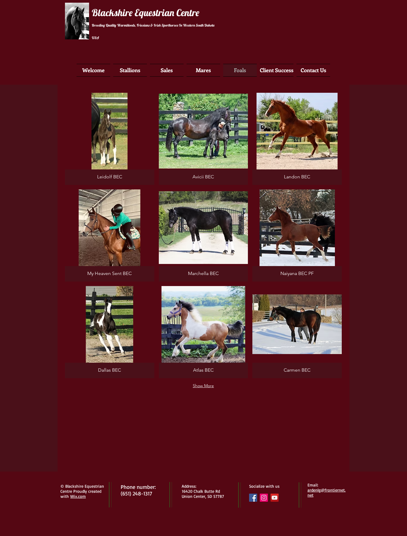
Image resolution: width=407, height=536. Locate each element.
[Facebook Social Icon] (253, 498)
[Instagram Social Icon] (264, 498)
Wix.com (78, 496)
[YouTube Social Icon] (275, 498)
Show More (203, 385)
